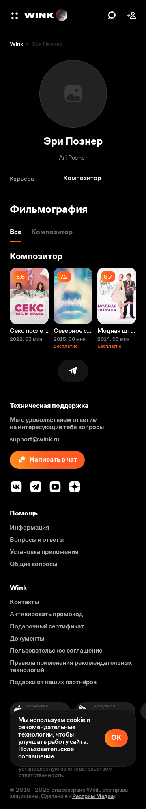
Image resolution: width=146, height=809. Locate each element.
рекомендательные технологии (46, 731)
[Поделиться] (73, 371)
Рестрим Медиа (93, 796)
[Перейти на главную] (64, 15)
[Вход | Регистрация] (131, 15)
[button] (15, 15)
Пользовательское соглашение (46, 752)
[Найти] (112, 15)
